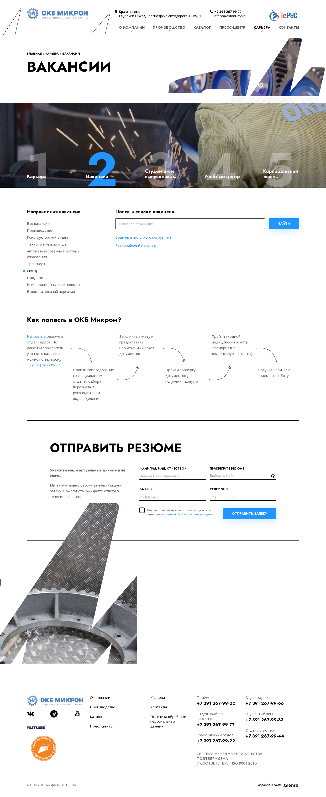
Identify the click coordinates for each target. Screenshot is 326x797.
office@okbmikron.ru (230, 16)
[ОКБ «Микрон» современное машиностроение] (57, 13)
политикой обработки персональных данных (189, 514)
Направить (36, 336)
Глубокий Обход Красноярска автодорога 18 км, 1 (160, 16)
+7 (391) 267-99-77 (43, 365)
